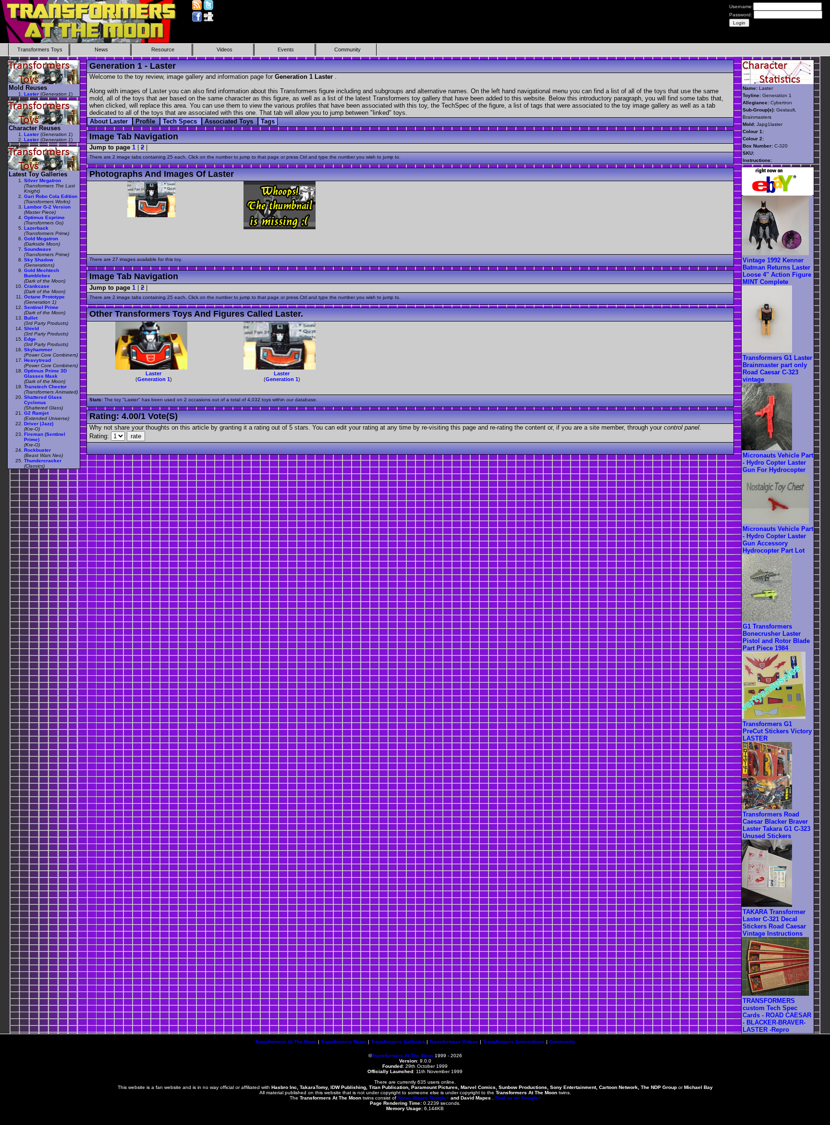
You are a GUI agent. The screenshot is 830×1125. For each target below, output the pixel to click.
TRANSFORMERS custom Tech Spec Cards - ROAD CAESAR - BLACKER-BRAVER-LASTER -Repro (777, 1015)
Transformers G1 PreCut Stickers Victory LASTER (777, 731)
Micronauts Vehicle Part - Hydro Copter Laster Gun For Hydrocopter (778, 462)
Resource (162, 49)
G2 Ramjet (36, 413)
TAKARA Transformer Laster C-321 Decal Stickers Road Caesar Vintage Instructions (774, 922)
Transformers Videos (453, 1041)
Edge (30, 339)
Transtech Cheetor (45, 386)
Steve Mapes (413, 1097)
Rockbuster (37, 450)
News (101, 49)
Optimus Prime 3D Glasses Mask (45, 373)
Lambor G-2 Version (47, 207)
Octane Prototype (44, 296)
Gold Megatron (41, 238)
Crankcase (36, 286)
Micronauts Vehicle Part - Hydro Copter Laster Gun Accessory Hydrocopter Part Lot (778, 539)
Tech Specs (181, 121)
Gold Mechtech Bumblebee (41, 273)
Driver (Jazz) (38, 423)
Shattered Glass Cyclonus (43, 400)
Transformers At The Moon (286, 1041)
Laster (153, 373)
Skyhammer (38, 349)
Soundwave (37, 249)
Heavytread (37, 360)
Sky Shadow (38, 259)
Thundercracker (42, 460)
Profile (146, 121)
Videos (224, 49)
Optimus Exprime (44, 217)
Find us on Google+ (518, 1097)
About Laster (110, 121)
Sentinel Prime (41, 307)
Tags (268, 121)
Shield (31, 328)
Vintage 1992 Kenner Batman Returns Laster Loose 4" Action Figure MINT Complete (777, 271)
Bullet (30, 318)
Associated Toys (230, 121)
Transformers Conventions (514, 1041)
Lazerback (36, 228)
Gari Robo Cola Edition (50, 196)
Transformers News (343, 1041)
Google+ (439, 1097)
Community (347, 49)
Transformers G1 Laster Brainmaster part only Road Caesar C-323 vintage (777, 368)
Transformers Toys (39, 49)
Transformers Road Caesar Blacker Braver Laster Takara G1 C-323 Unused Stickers (776, 825)
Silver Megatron (42, 180)
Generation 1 (153, 379)
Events (286, 49)
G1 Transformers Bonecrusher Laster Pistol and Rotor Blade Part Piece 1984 (776, 637)
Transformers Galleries (398, 1041)
